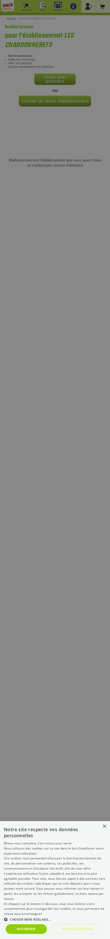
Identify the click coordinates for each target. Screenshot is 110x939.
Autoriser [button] (26, 929)
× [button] (104, 826)
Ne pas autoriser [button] (77, 929)
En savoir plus (54, 914)
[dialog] (55, 880)
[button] (55, 919)
